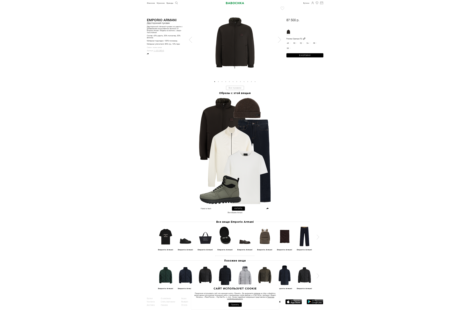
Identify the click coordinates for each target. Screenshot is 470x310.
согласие (257, 293)
